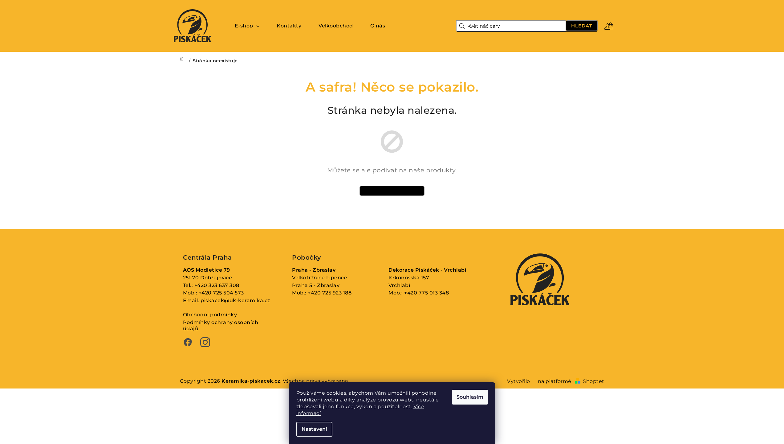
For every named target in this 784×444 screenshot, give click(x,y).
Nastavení (314, 429)
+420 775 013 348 (426, 293)
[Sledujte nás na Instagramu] (205, 343)
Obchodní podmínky (210, 315)
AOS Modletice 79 (206, 270)
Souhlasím (470, 397)
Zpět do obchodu (392, 191)
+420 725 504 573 (221, 293)
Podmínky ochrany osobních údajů (220, 325)
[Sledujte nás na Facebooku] (188, 343)
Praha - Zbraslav (313, 270)
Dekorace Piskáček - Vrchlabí (427, 270)
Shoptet (593, 381)
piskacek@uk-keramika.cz (235, 300)
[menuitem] (247, 26)
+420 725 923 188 (329, 293)
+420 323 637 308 (216, 285)
